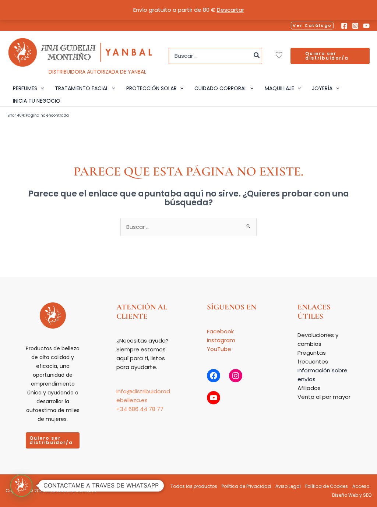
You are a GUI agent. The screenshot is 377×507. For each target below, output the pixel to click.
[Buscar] (257, 56)
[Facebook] (344, 25)
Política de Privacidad (246, 486)
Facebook (220, 331)
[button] (312, 25)
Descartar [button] (230, 10)
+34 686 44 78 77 (139, 409)
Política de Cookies (326, 486)
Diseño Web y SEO (351, 495)
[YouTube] (366, 25)
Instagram (221, 340)
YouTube (219, 349)
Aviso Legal (288, 486)
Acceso (360, 486)
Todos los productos (193, 486)
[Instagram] (355, 25)
